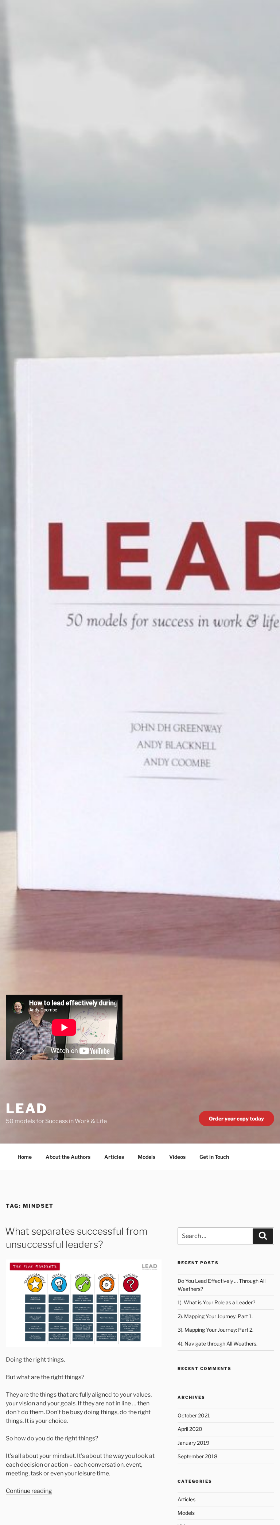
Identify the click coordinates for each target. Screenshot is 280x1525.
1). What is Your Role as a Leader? (216, 1302)
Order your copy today (236, 1118)
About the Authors (68, 1157)
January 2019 (193, 1443)
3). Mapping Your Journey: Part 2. (215, 1330)
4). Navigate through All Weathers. (217, 1343)
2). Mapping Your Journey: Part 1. (215, 1316)
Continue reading (29, 1490)
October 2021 (194, 1415)
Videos (177, 1157)
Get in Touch (214, 1157)
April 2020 (190, 1429)
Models (146, 1157)
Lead (26, 1108)
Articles (114, 1157)
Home (25, 1157)
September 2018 (197, 1456)
